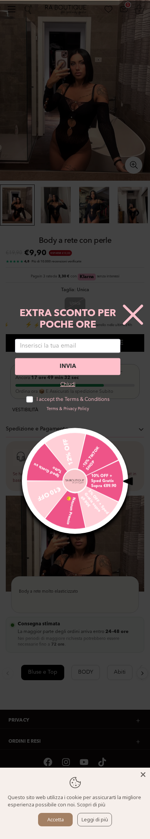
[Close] (143, 774)
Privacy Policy (76, 409)
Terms (52, 409)
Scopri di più (91, 804)
